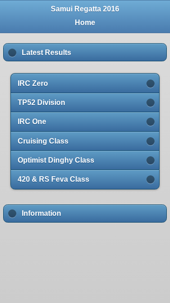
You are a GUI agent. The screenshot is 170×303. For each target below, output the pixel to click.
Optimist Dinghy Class (56, 160)
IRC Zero (33, 83)
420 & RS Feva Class (53, 179)
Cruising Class (43, 141)
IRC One (32, 121)
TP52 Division (41, 102)
